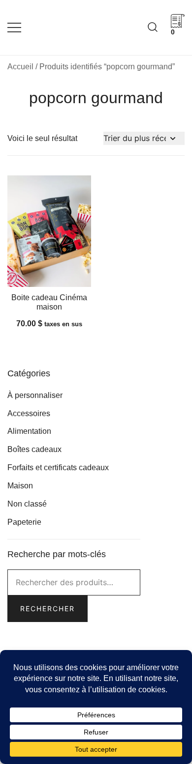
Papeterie (24, 522)
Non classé (27, 504)
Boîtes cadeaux (34, 449)
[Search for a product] (153, 27)
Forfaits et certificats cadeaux (58, 467)
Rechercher (47, 608)
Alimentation (29, 431)
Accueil (20, 66)
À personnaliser (35, 395)
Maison (20, 485)
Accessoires (28, 413)
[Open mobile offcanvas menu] (14, 27)
